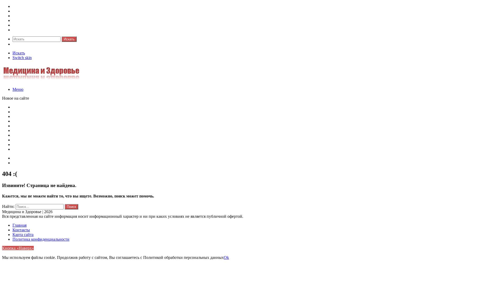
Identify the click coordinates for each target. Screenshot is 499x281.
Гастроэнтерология (29, 20)
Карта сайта (23, 158)
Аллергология (25, 16)
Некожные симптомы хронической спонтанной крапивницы (66, 144)
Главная (19, 225)
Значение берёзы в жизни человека (43, 130)
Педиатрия (22, 25)
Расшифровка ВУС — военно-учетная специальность (59, 126)
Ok (226, 257)
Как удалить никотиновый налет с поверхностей (55, 121)
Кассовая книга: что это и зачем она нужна (50, 116)
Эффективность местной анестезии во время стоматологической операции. (79, 140)
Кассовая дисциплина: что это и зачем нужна (52, 112)
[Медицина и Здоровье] (41, 80)
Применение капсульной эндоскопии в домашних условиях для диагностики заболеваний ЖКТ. (98, 149)
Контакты (21, 163)
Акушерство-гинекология (35, 11)
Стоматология (25, 30)
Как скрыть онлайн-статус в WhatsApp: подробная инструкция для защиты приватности (90, 107)
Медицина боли (26, 6)
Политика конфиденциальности (40, 239)
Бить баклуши (24, 135)
